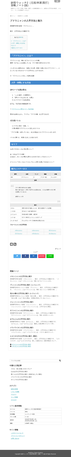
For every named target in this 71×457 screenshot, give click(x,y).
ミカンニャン (35, 230)
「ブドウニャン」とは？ (18, 41)
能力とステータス (16, 48)
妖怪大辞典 (14, 389)
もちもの (13, 400)
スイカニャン (52, 233)
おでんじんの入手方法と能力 (20, 319)
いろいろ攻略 (15, 391)
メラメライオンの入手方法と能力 (21, 327)
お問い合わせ (15, 438)
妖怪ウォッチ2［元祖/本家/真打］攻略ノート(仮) (30, 4)
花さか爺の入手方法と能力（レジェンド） (25, 293)
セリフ (13, 45)
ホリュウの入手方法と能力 (19, 379)
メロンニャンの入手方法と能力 (21, 276)
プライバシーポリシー (18, 436)
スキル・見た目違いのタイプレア (21, 369)
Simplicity (40, 452)
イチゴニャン (35, 233)
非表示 (21, 37)
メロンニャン (18, 230)
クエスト (13, 394)
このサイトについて (17, 433)
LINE (50, 256)
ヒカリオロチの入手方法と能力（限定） (24, 336)
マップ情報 (14, 397)
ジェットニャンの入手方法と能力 (21, 302)
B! (33, 256)
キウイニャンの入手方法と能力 (21, 344)
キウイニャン (52, 230)
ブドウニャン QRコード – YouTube (23, 109)
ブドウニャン (18, 233)
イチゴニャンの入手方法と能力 (21, 346)
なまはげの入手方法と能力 (19, 371)
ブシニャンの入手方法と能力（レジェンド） (25, 285)
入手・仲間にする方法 (18, 43)
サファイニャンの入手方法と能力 (21, 310)
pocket (41, 256)
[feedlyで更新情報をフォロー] (11, 245)
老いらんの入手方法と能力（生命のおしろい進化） (27, 374)
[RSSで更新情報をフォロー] (14, 245)
